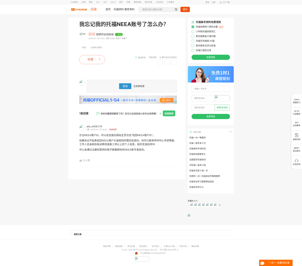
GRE (105, 2)
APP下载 (226, 2)
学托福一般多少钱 (197, 165)
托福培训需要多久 (197, 154)
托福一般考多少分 (197, 143)
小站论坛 (159, 2)
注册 (213, 2)
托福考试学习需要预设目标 (201, 181)
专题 (128, 2)
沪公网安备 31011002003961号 (152, 253)
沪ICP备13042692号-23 (169, 250)
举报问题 (152, 57)
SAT (98, 2)
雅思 (91, 2)
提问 (185, 9)
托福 (83, 2)
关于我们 (155, 246)
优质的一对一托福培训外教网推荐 (204, 176)
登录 (207, 2)
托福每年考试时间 (197, 148)
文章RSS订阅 (169, 246)
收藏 (90, 59)
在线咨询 (169, 113)
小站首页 (74, 2)
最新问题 (195, 246)
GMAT (113, 2)
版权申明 (107, 246)
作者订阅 (183, 246)
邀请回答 (142, 57)
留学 (121, 2)
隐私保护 (119, 246)
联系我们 (143, 246)
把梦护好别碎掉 (105, 34)
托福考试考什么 (196, 187)
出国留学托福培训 (197, 159)
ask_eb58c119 (94, 126)
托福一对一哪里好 (197, 137)
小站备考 (170, 2)
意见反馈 (131, 246)
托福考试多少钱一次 (198, 170)
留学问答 (148, 2)
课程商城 (137, 2)
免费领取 (210, 57)
